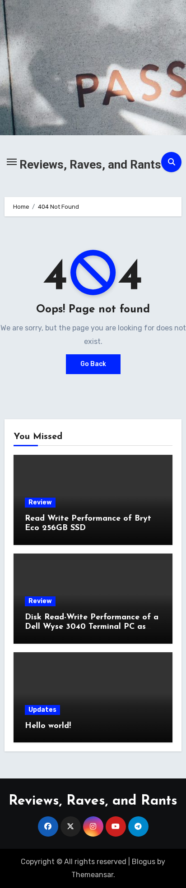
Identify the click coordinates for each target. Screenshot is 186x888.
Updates (42, 710)
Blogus (143, 861)
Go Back (93, 364)
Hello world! (48, 726)
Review (40, 502)
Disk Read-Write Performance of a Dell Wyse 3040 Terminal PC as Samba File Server (91, 627)
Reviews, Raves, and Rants (90, 164)
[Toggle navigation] (12, 161)
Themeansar (92, 874)
